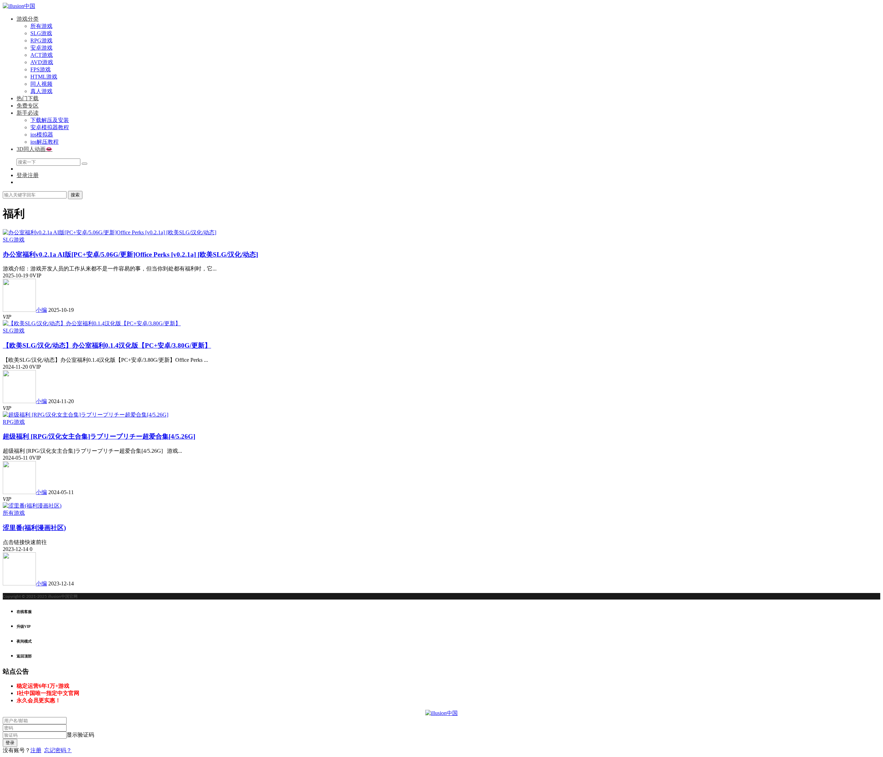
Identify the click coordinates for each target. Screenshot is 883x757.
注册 (35, 750)
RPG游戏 (41, 40)
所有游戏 (41, 26)
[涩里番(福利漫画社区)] (32, 506)
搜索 (75, 194)
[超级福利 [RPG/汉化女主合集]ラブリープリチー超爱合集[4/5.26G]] (85, 415)
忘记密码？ (58, 750)
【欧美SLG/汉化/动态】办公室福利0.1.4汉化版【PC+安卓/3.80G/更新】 (107, 345)
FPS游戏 (40, 69)
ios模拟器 (41, 134)
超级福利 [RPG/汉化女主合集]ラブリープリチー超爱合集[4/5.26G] (99, 436)
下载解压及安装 (49, 120)
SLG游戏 (41, 33)
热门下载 (28, 98)
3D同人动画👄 (34, 149)
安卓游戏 (41, 48)
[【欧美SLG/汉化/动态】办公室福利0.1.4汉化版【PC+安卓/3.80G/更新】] (92, 323)
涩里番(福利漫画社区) (34, 527)
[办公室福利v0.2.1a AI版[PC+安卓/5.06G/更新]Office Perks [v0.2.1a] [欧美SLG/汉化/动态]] (109, 232)
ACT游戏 (41, 55)
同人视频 (41, 84)
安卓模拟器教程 (49, 127)
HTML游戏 (43, 77)
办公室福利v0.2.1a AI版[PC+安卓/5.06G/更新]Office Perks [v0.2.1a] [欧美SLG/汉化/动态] (130, 254)
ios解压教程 (44, 142)
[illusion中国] (19, 6)
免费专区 (28, 106)
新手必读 (28, 113)
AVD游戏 (41, 62)
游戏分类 (28, 19)
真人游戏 (41, 91)
